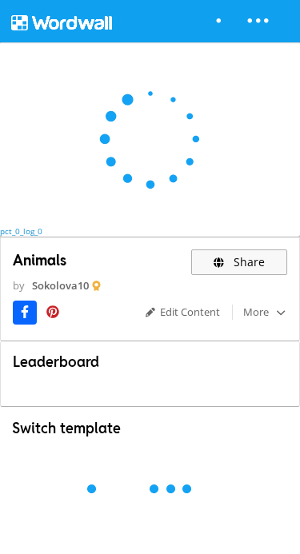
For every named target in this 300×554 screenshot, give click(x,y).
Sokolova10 (60, 285)
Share (247, 261)
